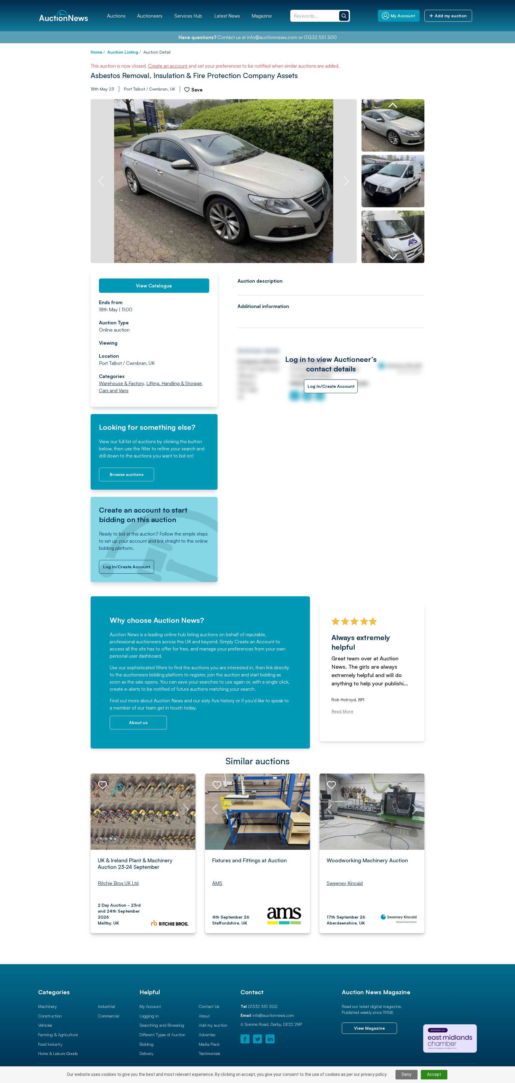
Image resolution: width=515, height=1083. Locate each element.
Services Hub (188, 16)
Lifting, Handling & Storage (174, 383)
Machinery (47, 1006)
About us (138, 722)
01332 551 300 (320, 37)
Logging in (149, 1015)
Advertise (207, 1034)
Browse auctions (126, 474)
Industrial (106, 1006)
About (204, 1015)
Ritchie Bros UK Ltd (118, 883)
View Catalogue (154, 286)
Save (197, 90)
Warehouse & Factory (121, 383)
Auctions (116, 16)
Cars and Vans (113, 390)
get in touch (170, 708)
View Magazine (369, 1028)
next (346, 181)
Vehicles (45, 1025)
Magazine (262, 16)
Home (96, 52)
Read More (342, 711)
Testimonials (209, 1053)
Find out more (124, 701)
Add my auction (213, 1025)
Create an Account (254, 642)
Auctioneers (149, 16)
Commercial (108, 1015)
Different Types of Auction (162, 1034)
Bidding (146, 1044)
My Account (150, 1006)
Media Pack (209, 1044)
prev (101, 181)
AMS (217, 883)
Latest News (227, 16)
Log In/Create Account (126, 566)
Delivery (146, 1053)
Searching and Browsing (161, 1025)
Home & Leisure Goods (58, 1053)
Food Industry (50, 1044)
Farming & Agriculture (58, 1034)
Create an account (168, 66)
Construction (50, 1015)
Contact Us (209, 1006)
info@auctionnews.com (272, 37)
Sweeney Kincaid (345, 883)
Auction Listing (122, 52)
